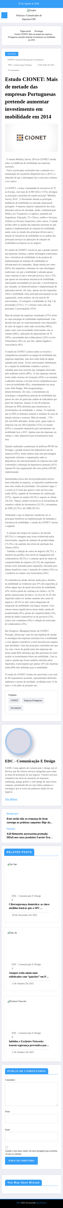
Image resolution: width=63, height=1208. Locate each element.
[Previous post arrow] (55, 818)
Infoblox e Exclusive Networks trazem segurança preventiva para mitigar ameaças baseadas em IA (28, 1043)
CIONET (11, 60)
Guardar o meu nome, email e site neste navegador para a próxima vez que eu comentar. (31, 1152)
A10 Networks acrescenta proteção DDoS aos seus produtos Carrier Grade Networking (30, 835)
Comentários (10, 1080)
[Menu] (4, 15)
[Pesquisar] (53, 16)
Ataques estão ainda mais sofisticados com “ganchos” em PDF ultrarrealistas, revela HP (29, 975)
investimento (39, 60)
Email (7, 1130)
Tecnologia (11, 54)
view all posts (11, 799)
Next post (11, 829)
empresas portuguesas (24, 60)
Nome (7, 1111)
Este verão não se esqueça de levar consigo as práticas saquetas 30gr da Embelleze (28, 820)
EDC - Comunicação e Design (20, 65)
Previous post (12, 814)
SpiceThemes (41, 1203)
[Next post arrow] (55, 835)
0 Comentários (13, 70)
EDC (18, 1203)
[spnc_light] (59, 16)
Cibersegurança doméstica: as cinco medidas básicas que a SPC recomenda (29, 906)
